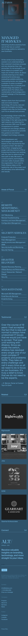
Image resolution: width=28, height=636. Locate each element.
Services (4, 605)
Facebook (4, 619)
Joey (3, 460)
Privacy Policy (11, 576)
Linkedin (4, 617)
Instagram (4, 615)
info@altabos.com (6, 588)
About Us (4, 603)
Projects (3, 601)
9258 (3, 491)
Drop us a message (7, 592)
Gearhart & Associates (9, 521)
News (3, 607)
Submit (4, 570)
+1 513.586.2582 (6, 590)
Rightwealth (5, 430)
